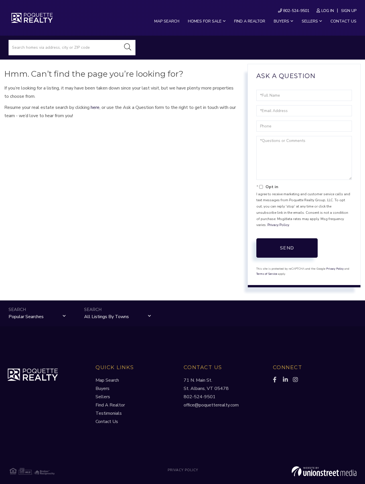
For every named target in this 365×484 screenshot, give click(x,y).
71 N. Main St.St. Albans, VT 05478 (206, 384)
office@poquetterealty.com (211, 405)
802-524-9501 (295, 10)
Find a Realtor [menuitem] (249, 21)
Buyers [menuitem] (281, 21)
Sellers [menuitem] (310, 21)
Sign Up (348, 10)
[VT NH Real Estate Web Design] (298, 471)
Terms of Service (266, 274)
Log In (327, 10)
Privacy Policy (278, 225)
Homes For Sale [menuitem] (205, 21)
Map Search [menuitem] (166, 21)
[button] (127, 47)
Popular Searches (26, 317)
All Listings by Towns (106, 317)
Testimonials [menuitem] (109, 413)
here (95, 107)
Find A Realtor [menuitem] (110, 405)
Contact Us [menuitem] (343, 21)
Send (287, 248)
